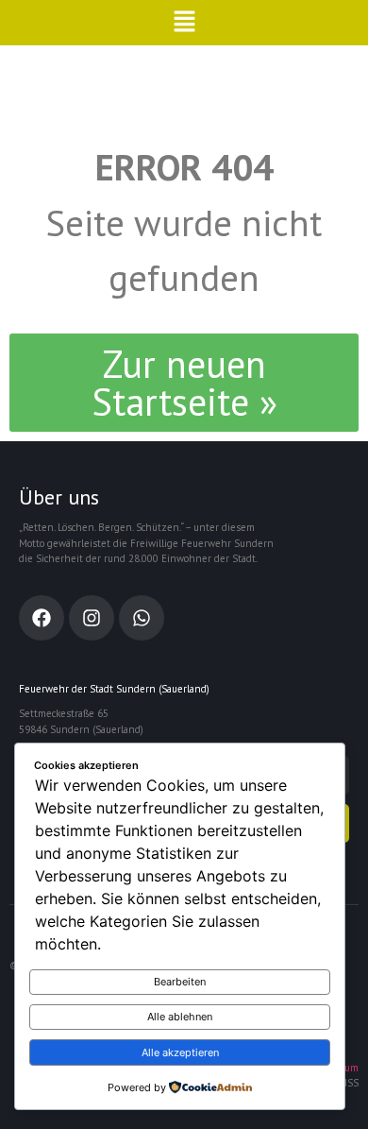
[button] (184, 22)
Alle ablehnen (179, 1016)
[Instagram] (91, 618)
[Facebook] (41, 618)
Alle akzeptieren (180, 1052)
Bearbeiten (180, 981)
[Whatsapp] (141, 618)
